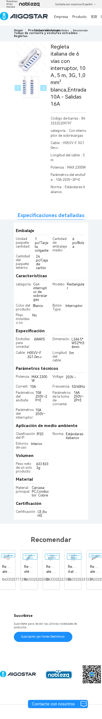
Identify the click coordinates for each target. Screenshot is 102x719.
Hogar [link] (18, 30)
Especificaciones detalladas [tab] (51, 215)
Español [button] (87, 4)
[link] (46, 33)
